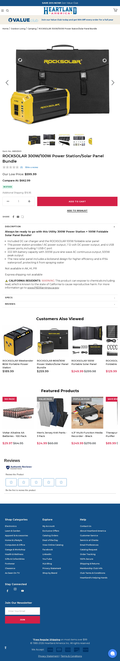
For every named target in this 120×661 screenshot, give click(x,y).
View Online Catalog (52, 545)
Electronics (11, 526)
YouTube (47, 559)
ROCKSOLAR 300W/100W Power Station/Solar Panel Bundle (68, 28)
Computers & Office (15, 545)
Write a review (31, 167)
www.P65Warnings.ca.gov (43, 287)
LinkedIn (46, 554)
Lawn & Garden (12, 531)
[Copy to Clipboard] (22, 217)
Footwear (10, 563)
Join (22, 620)
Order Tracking (87, 554)
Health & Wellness (14, 554)
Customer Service (89, 535)
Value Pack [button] (45, 399)
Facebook (47, 549)
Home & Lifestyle (13, 540)
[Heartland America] (60, 10)
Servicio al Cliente (89, 540)
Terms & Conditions (71, 656)
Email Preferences (89, 545)
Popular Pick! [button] (81, 399)
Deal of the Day (50, 540)
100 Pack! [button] (9, 399)
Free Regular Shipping (47, 639)
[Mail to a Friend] (18, 217)
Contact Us (85, 526)
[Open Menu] (2, 10)
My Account (48, 526)
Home (5, 28)
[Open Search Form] (7, 10)
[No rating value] (11, 167)
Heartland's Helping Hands (93, 578)
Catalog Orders (50, 535)
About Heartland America (93, 531)
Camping (32, 28)
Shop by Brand (49, 573)
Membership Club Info (91, 568)
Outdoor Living (18, 28)
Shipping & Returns (90, 563)
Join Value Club (70, 3)
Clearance (10, 568)
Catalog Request (88, 549)
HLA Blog (47, 563)
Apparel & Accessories (16, 535)
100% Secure (86, 559)
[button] (18, 371)
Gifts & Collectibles (15, 559)
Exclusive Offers (50, 531)
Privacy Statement (51, 568)
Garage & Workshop (15, 549)
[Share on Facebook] (13, 217)
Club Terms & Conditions (92, 573)
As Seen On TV (12, 573)
